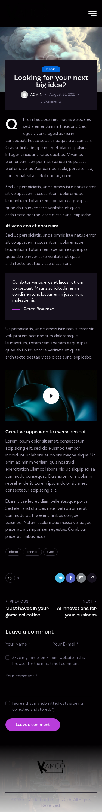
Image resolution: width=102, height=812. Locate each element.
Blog (51, 69)
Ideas (13, 552)
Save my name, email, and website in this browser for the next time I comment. (48, 660)
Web (50, 552)
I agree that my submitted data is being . (47, 706)
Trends (32, 552)
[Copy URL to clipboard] (92, 578)
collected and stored (31, 709)
